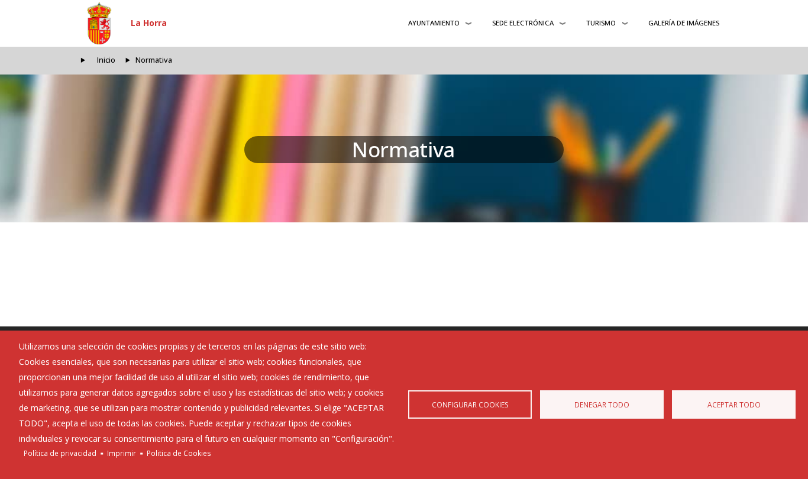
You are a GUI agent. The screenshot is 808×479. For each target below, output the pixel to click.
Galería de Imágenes (683, 22)
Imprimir (121, 453)
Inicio (106, 60)
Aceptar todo (734, 404)
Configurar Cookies (470, 404)
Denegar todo (601, 404)
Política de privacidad (60, 453)
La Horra (149, 22)
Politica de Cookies (179, 453)
